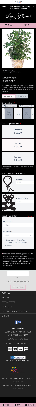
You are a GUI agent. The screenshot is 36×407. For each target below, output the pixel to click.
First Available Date (26, 106)
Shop (10, 25)
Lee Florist (18, 17)
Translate (24, 3)
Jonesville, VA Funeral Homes (12, 378)
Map (18, 405)
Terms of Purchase (24, 385)
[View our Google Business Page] (19, 323)
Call (6, 405)
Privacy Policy (9, 385)
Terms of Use (18, 389)
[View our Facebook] (16, 323)
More (4, 91)
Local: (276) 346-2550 (18, 338)
